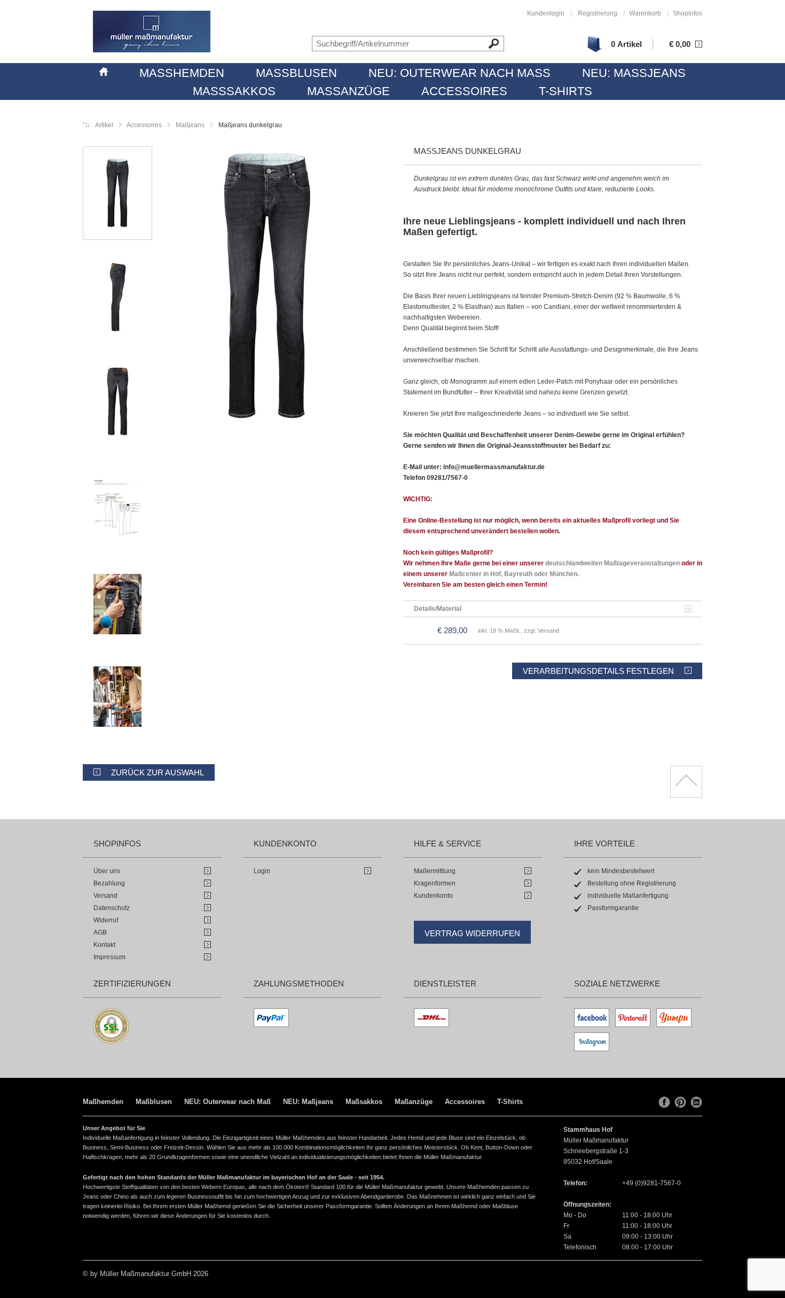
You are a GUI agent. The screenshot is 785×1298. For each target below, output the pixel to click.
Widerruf (105, 920)
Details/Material (437, 608)
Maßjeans (189, 125)
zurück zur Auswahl (157, 772)
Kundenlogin (545, 13)
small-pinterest (680, 1102)
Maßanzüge (348, 91)
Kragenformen (435, 883)
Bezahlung (109, 883)
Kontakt (104, 945)
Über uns (106, 871)
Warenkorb (645, 13)
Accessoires (464, 91)
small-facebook (664, 1102)
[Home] (103, 70)
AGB (100, 932)
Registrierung (597, 13)
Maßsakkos (234, 91)
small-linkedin (696, 1102)
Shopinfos (687, 13)
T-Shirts (565, 91)
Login (262, 871)
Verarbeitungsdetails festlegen (598, 670)
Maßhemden (181, 73)
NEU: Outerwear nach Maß (459, 73)
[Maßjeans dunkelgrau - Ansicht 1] (267, 288)
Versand (105, 895)
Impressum (109, 957)
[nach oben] (686, 782)
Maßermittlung (435, 871)
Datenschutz (111, 908)
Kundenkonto (433, 895)
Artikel (104, 125)
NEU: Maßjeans (634, 73)
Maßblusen (296, 73)
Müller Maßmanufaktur (151, 31)
